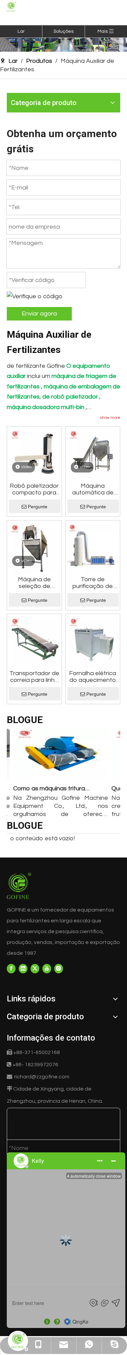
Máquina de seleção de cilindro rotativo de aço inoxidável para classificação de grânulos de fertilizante (34, 583)
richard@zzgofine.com (41, 1076)
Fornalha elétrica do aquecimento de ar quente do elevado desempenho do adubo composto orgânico (92, 677)
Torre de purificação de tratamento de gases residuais (92, 583)
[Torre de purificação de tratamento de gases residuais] (93, 547)
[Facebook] (11, 968)
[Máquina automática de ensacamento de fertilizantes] (93, 453)
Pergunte (37, 506)
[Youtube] (46, 968)
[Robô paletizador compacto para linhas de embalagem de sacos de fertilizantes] (34, 453)
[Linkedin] (23, 968)
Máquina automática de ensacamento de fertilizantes (92, 489)
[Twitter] (34, 968)
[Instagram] (58, 968)
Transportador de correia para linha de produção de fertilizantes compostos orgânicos (34, 677)
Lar (21, 31)
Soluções (63, 31)
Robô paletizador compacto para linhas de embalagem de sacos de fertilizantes (34, 489)
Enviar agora (39, 313)
